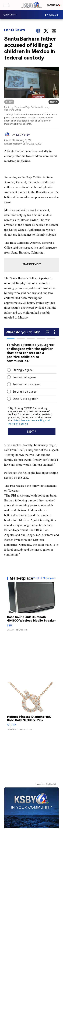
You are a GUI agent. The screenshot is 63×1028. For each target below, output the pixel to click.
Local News (14, 30)
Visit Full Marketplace (44, 578)
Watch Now (53, 5)
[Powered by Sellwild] (51, 784)
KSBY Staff (23, 134)
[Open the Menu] (6, 5)
